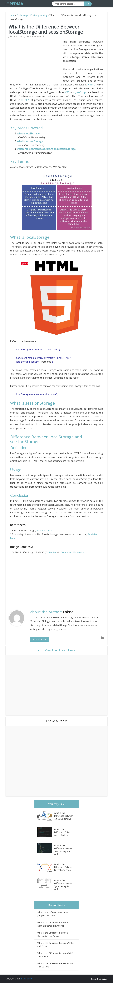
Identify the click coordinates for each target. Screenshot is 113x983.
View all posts (39, 639)
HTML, (91, 84)
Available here (44, 530)
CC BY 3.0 (51, 552)
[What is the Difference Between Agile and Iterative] (45, 816)
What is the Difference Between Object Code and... (63, 832)
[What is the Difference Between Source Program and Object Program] (45, 848)
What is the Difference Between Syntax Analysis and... (63, 885)
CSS (67, 92)
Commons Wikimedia (72, 552)
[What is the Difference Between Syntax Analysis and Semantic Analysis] (45, 883)
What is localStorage (28, 133)
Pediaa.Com (26, 978)
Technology (22, 15)
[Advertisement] (36, 60)
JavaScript (81, 92)
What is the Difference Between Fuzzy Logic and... (63, 867)
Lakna (28, 36)
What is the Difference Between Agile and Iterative (63, 815)
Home (11, 15)
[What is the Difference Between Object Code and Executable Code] (45, 832)
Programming (40, 15)
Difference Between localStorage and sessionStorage (46, 148)
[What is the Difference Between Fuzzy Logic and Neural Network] (45, 867)
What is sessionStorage (30, 141)
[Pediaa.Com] (14, 4)
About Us (103, 979)
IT (31, 15)
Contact (94, 979)
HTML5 (25, 100)
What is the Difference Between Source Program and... (63, 850)
